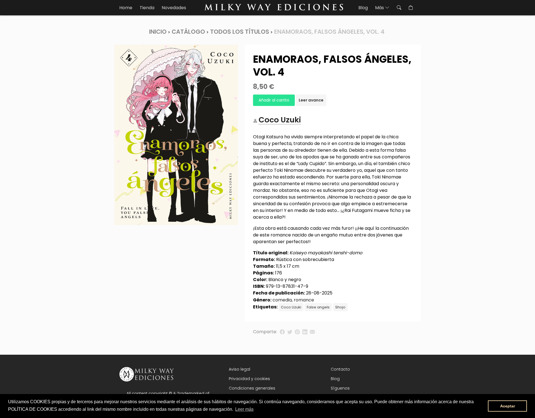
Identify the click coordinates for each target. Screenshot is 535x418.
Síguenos (340, 388)
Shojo (340, 307)
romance (304, 300)
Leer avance (311, 100)
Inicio (158, 32)
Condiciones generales (252, 388)
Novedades (174, 7)
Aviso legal (239, 369)
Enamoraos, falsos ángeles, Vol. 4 (329, 32)
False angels (318, 307)
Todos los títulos (239, 32)
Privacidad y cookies (249, 378)
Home (125, 7)
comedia (282, 300)
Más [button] (380, 7)
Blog (363, 7)
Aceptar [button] (507, 406)
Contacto (340, 369)
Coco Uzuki (291, 307)
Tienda (147, 7)
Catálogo (188, 32)
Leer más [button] (244, 409)
